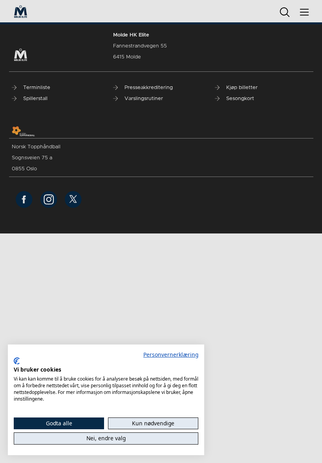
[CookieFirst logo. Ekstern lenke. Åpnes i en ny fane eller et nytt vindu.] (17, 361)
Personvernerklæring (170, 354)
